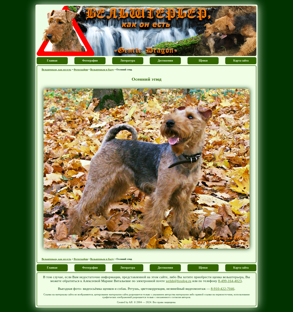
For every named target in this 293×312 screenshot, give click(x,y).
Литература (127, 60)
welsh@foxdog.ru (178, 281)
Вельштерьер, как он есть (56, 69)
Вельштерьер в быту (102, 69)
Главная (52, 60)
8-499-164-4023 (230, 281)
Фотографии (90, 60)
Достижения (165, 60)
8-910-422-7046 (222, 289)
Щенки (203, 60)
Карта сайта (241, 60)
